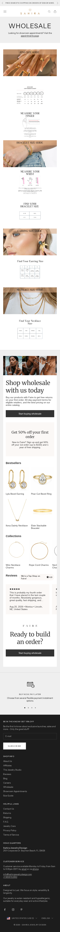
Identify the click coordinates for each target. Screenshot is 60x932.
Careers (7, 783)
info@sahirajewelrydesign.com (17, 874)
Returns (7, 813)
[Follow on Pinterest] (21, 909)
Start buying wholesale (30, 413)
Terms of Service (11, 834)
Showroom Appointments (15, 791)
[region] (30, 690)
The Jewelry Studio (12, 770)
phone (35, 869)
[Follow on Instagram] (13, 909)
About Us (7, 761)
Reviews (7, 774)
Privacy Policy (9, 830)
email (24, 869)
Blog (5, 778)
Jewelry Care (9, 826)
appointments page (30, 35)
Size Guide (8, 795)
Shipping (7, 817)
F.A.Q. (6, 821)
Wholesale (8, 787)
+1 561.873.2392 (10, 877)
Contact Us (8, 808)
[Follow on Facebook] (4, 909)
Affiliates (7, 765)
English (46, 918)
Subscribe (14, 746)
